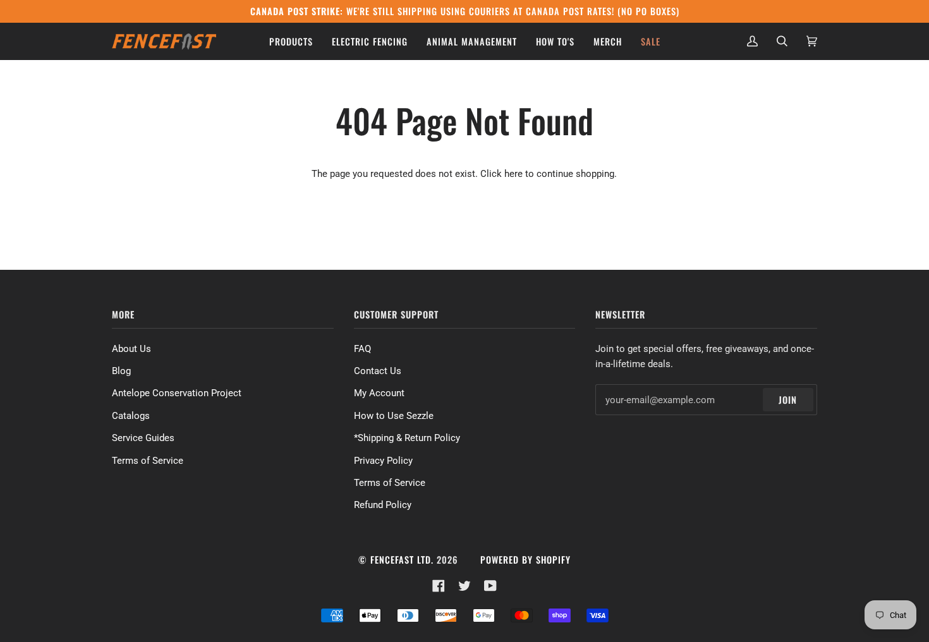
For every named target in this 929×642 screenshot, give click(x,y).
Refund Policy (382, 505)
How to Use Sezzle (394, 415)
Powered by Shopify (525, 559)
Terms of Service (147, 460)
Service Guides (143, 438)
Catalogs (131, 415)
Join (788, 399)
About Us (131, 348)
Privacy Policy (383, 460)
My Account (379, 393)
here (513, 173)
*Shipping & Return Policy (407, 438)
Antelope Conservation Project (176, 393)
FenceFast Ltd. (402, 559)
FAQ (362, 348)
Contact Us (377, 371)
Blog (121, 371)
